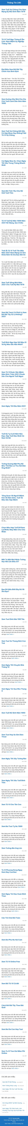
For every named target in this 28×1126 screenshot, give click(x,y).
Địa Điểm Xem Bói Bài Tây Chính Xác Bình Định (12, 70)
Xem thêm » (10, 634)
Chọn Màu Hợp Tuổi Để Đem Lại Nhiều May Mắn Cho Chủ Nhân (13, 530)
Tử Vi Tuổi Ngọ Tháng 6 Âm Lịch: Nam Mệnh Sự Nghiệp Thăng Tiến (13, 41)
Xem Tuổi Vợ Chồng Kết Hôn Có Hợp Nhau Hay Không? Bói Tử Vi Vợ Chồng (14, 133)
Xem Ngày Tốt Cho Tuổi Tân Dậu (12, 1089)
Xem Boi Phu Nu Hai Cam (12, 940)
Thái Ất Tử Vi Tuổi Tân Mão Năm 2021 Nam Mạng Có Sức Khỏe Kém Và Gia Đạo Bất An (14, 253)
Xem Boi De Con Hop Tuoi (12, 1029)
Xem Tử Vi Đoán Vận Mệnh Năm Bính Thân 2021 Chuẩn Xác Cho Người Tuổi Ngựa (13, 374)
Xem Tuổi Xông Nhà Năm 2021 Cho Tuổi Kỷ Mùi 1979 (13, 284)
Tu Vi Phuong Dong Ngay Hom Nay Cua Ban (12, 871)
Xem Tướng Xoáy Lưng (9, 1085)
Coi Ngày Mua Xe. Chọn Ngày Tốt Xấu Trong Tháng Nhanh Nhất (14, 163)
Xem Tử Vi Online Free (11, 962)
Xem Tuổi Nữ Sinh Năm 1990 (13, 713)
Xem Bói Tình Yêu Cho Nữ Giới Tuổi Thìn (12, 192)
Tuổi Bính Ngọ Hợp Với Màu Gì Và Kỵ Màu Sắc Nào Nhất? (14, 343)
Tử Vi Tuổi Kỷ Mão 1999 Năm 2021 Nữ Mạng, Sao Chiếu (13, 222)
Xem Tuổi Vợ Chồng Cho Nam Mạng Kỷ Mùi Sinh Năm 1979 (14, 11)
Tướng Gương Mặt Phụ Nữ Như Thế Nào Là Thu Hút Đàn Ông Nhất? (14, 466)
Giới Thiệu (8, 1123)
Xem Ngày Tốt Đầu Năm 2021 (14, 406)
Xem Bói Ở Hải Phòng (9, 1082)
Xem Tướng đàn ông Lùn (12, 848)
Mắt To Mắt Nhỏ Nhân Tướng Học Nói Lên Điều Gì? (14, 561)
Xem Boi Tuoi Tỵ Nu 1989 (12, 826)
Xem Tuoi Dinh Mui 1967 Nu (13, 619)
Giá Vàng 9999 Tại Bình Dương (12, 1103)
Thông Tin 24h (14, 3)
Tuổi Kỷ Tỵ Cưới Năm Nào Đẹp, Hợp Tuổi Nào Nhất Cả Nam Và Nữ (13, 436)
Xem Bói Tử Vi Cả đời (10, 983)
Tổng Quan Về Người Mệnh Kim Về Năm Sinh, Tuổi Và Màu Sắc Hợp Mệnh (13, 498)
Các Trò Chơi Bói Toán (11, 918)
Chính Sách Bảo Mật (9, 1120)
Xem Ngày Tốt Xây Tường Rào (14, 759)
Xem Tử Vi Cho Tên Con (11, 804)
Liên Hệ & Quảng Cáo (17, 1123)
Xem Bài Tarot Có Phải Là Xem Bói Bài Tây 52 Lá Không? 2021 (14, 314)
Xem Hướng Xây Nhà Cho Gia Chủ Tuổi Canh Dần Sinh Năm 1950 (14, 101)
